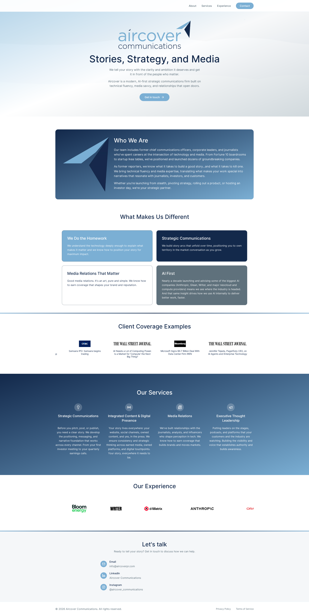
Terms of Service (245, 608)
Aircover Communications (125, 577)
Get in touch (152, 97)
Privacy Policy (223, 608)
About (192, 5)
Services (206, 5)
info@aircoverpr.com (122, 566)
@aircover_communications (126, 589)
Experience (224, 5)
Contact (245, 5)
